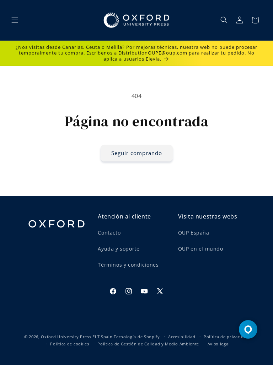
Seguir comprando (136, 152)
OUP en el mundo (200, 248)
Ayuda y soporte (118, 248)
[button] (15, 20)
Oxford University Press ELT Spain (76, 336)
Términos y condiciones (128, 264)
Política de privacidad (226, 336)
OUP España (193, 232)
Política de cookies (69, 343)
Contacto (109, 232)
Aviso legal (219, 343)
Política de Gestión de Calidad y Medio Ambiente (148, 343)
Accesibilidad (181, 336)
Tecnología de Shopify (137, 336)
